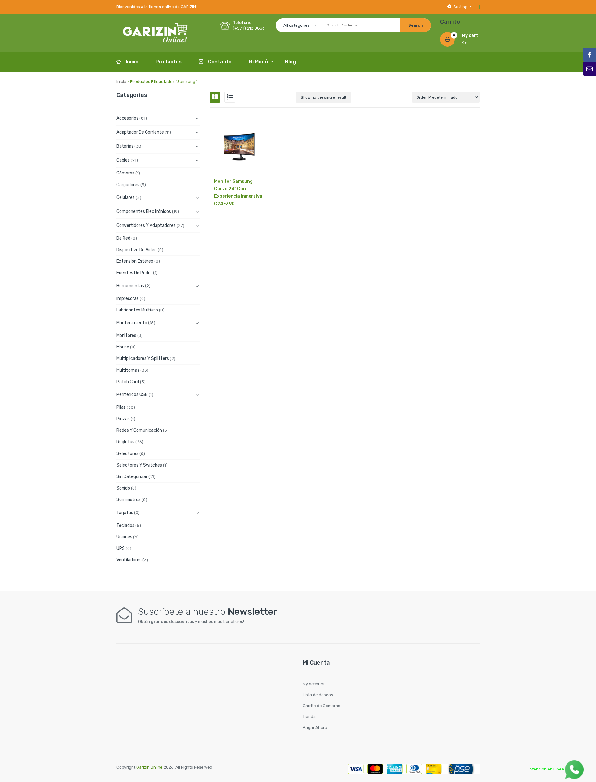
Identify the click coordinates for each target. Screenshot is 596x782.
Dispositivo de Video (136, 249)
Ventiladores (129, 560)
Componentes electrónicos (143, 211)
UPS (120, 548)
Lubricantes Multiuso (137, 310)
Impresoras (127, 298)
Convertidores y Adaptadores (146, 225)
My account (314, 684)
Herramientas (130, 285)
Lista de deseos (318, 694)
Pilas (121, 407)
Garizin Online (149, 767)
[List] (229, 97)
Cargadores (127, 184)
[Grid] (215, 97)
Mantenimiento (131, 322)
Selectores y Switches (139, 465)
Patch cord (127, 381)
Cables (123, 160)
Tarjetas (124, 512)
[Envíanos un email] (589, 69)
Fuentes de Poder (134, 272)
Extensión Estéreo (134, 261)
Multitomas (127, 370)
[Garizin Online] (155, 32)
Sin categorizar (131, 476)
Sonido (123, 488)
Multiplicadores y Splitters (142, 358)
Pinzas (123, 418)
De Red (123, 238)
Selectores (127, 453)
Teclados (125, 525)
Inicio (121, 81)
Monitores (126, 335)
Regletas (125, 441)
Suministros (128, 499)
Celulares (125, 197)
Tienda (309, 716)
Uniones (124, 537)
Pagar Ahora (315, 727)
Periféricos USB (132, 394)
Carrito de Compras (321, 705)
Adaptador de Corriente (140, 132)
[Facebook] (589, 55)
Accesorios (127, 118)
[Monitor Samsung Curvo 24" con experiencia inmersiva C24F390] (239, 147)
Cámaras (125, 173)
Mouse (122, 347)
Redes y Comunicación (139, 430)
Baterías (124, 146)
